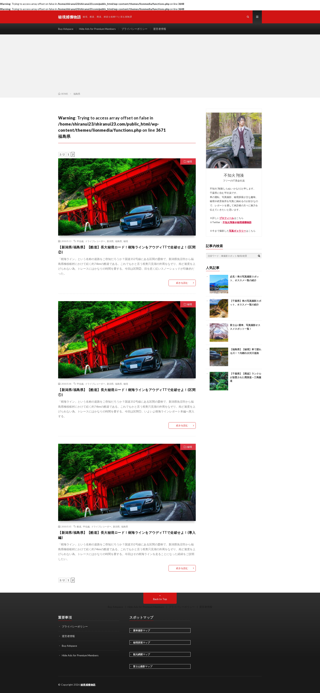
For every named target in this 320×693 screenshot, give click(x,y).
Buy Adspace (65, 28)
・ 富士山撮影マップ (141, 666)
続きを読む (182, 282)
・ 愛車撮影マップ (140, 630)
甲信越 (80, 241)
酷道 (79, 526)
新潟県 (110, 241)
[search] (259, 256)
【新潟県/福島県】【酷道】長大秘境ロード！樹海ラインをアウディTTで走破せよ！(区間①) (127, 392)
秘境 (189, 161)
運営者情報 (159, 28)
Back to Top (160, 599)
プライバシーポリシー (134, 28)
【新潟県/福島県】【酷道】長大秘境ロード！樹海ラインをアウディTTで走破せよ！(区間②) (127, 249)
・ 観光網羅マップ (140, 654)
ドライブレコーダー (95, 241)
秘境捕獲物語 (88, 684)
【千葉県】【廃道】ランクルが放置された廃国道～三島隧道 (245, 377)
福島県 (118, 241)
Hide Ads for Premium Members (97, 28)
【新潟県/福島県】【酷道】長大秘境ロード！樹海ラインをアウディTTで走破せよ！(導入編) (127, 534)
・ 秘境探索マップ (140, 642)
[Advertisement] (160, 64)
